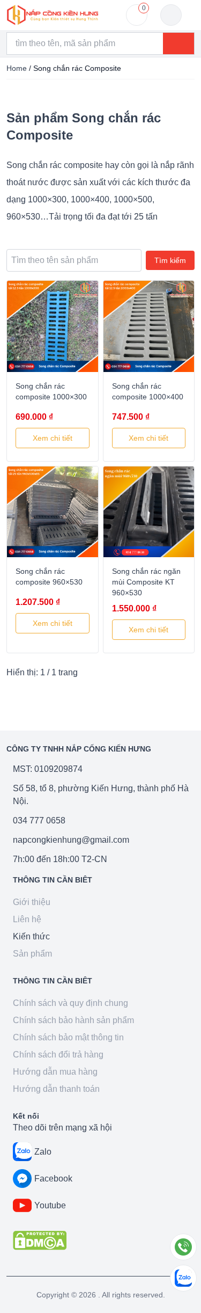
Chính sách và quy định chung (70, 1003)
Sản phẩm (32, 953)
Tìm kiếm (170, 260)
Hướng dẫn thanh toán (56, 1088)
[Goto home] (52, 15)
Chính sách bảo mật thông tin (68, 1037)
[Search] (178, 43)
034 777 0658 (39, 820)
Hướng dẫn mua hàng (55, 1071)
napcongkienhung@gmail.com (71, 839)
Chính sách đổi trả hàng (58, 1054)
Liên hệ (27, 919)
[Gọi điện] (183, 1247)
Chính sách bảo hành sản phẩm (73, 1020)
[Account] (171, 15)
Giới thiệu (31, 902)
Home (16, 68)
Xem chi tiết (52, 438)
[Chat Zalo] (183, 1278)
